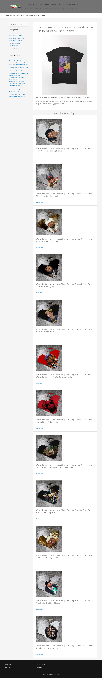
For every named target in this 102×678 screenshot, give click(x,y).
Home (6, 15)
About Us (39, 667)
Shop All (10, 15)
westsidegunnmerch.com (53, 674)
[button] (70, 4)
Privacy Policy (8, 667)
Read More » (39, 157)
